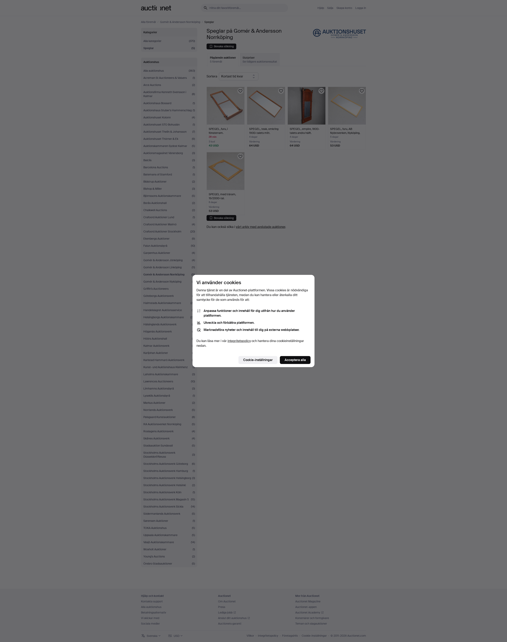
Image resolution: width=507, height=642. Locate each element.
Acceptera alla (295, 360)
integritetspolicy (239, 341)
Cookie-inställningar (258, 360)
